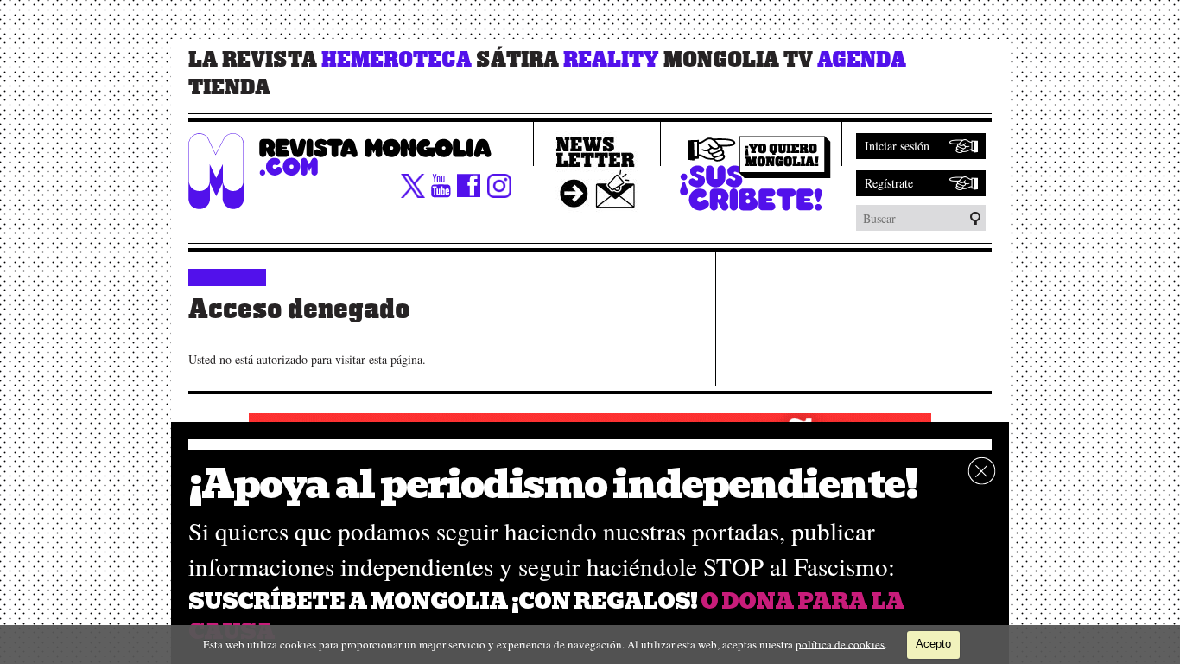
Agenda (861, 59)
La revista (252, 59)
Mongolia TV (738, 59)
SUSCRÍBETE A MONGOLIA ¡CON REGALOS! (442, 601)
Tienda (229, 87)
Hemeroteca (396, 59)
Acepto (933, 643)
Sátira (517, 59)
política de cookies (840, 643)
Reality (611, 59)
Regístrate (889, 183)
